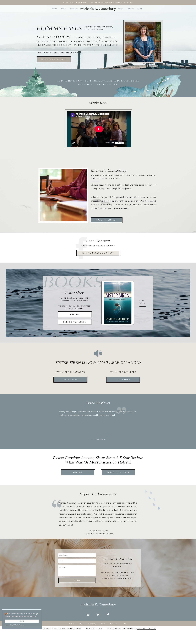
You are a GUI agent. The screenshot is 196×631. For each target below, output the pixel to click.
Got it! (21, 621)
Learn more (34, 616)
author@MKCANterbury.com (117, 578)
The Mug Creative (146, 629)
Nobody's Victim (105, 534)
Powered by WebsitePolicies (14, 625)
